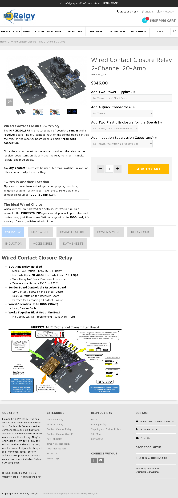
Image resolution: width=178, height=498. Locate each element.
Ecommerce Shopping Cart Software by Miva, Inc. (70, 493)
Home (3, 41)
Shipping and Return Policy (106, 429)
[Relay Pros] (29, 16)
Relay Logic (140, 232)
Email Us (145, 438)
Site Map (96, 433)
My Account (168, 11)
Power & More (108, 232)
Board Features (73, 232)
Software (52, 453)
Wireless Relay (55, 419)
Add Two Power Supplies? (112, 92)
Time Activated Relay (58, 443)
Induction (13, 243)
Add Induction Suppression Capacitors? (123, 137)
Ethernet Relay (55, 424)
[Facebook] (94, 460)
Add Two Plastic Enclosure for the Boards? (125, 122)
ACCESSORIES (42, 243)
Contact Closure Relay (59, 429)
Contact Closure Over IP (60, 433)
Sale (160, 31)
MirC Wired (40, 232)
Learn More (110, 3)
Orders (149, 11)
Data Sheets (73, 243)
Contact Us (97, 438)
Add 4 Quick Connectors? (112, 107)
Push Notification (56, 448)
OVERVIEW (13, 232)
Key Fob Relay (55, 438)
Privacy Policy (99, 424)
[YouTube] (101, 460)
